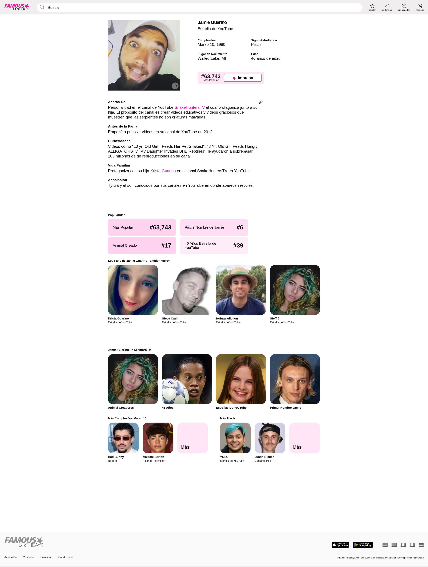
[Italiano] (412, 545)
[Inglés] (385, 545)
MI (224, 58)
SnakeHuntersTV (190, 107)
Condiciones (65, 557)
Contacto (28, 557)
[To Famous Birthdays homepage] (17, 7)
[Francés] (403, 545)
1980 (221, 44)
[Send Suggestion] (260, 103)
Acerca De (10, 557)
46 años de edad (266, 58)
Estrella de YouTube (215, 28)
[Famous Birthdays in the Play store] (363, 545)
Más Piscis (227, 418)
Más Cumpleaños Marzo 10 (127, 418)
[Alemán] (421, 545)
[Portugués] (394, 545)
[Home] (108, 542)
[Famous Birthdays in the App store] (340, 545)
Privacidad (46, 557)
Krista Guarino (163, 171)
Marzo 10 (206, 44)
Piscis (256, 44)
